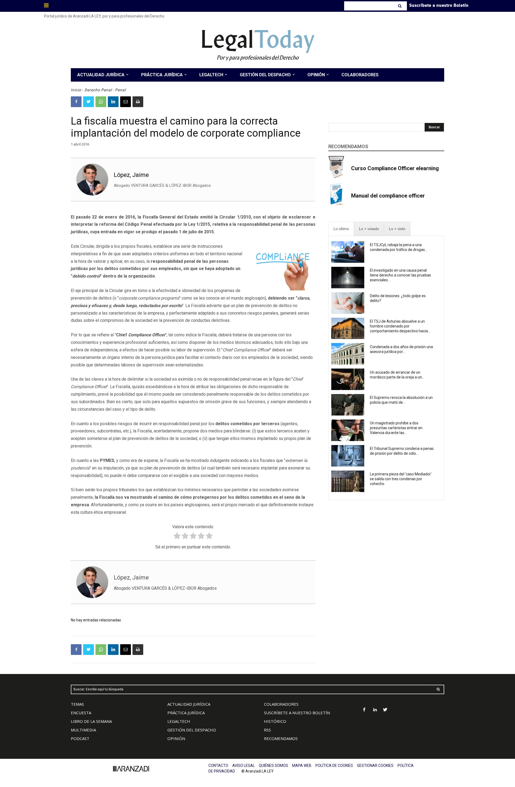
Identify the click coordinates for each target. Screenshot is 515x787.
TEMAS (77, 704)
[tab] (341, 229)
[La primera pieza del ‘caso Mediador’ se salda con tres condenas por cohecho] (347, 481)
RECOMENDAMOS (281, 738)
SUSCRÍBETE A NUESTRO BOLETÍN (297, 712)
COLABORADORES (281, 704)
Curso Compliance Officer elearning (395, 168)
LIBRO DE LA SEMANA (91, 721)
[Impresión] (138, 101)
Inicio (76, 90)
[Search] (400, 6)
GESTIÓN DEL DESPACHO (191, 730)
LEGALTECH (178, 721)
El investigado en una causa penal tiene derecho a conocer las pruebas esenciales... (400, 275)
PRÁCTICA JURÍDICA (186, 712)
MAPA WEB (301, 765)
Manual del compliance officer (388, 195)
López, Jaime (131, 175)
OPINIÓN (176, 738)
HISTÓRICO (275, 721)
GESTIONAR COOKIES (375, 765)
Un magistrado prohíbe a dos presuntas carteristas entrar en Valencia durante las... (396, 428)
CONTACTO (218, 765)
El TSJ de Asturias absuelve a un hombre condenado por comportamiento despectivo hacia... (400, 326)
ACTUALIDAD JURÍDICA (188, 704)
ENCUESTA (81, 712)
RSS (267, 730)
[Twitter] (88, 101)
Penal (120, 90)
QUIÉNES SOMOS (273, 765)
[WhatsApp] (100, 101)
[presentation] (341, 229)
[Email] (125, 101)
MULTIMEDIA (83, 730)
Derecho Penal (98, 90)
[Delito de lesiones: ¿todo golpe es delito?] (347, 303)
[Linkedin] (113, 101)
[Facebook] (76, 101)
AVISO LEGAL (243, 765)
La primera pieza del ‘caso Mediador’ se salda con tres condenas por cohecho (401, 479)
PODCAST (80, 738)
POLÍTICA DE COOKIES (334, 765)
